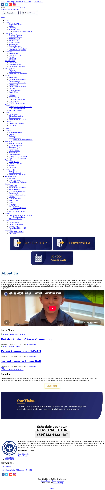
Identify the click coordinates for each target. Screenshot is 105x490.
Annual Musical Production (18, 182)
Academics (8, 160)
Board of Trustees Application (23, 140)
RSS (2, 368)
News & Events (10, 169)
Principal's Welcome (15, 132)
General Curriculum (15, 163)
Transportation (13, 152)
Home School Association (17, 187)
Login (52, 488)
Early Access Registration (17, 158)
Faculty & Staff (14, 162)
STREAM (12, 167)
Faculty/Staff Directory (16, 232)
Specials (11, 165)
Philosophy (12, 136)
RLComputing (58, 483)
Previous (6, 370)
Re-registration (14, 209)
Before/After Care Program (18, 156)
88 (15, 370)
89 (17, 370)
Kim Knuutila (31, 344)
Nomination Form (19, 217)
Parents (7, 184)
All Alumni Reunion (15, 219)
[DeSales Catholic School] (10, 9)
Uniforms (12, 197)
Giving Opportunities (16, 224)
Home (7, 129)
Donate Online (14, 222)
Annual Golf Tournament (17, 175)
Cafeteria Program (15, 154)
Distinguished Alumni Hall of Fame (20, 215)
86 (12, 370)
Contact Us (8, 230)
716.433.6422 (38, 2)
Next (19, 370)
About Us (8, 130)
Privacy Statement (58, 481)
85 (10, 370)
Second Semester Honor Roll (21, 361)
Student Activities (10, 176)
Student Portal (9, 458)
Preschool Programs (15, 143)
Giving (7, 221)
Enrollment (8, 141)
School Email (9, 459)
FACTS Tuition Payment (17, 211)
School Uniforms (14, 151)
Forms (11, 202)
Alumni (7, 213)
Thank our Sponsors (19, 208)
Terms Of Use (45, 481)
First (2, 370)
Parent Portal (13, 186)
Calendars (12, 204)
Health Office (13, 200)
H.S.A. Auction (14, 206)
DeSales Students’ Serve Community (26, 339)
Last (22, 370)
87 (13, 370)
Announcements (14, 189)
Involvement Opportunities (17, 191)
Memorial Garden (15, 226)
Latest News (13, 171)
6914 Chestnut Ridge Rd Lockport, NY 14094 (16, 2)
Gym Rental (13, 233)
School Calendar (23, 454)
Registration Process (15, 145)
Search (22, 7)
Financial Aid (13, 149)
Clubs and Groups (15, 180)
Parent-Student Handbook (17, 195)
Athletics (12, 178)
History (11, 134)
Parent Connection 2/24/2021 (21, 351)
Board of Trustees (15, 138)
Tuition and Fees (14, 147)
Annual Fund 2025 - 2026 (17, 228)
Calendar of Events (15, 173)
